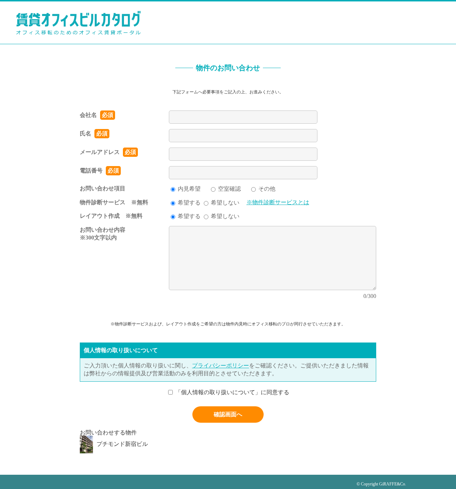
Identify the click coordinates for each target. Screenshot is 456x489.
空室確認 (229, 189)
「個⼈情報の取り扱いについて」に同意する (232, 392)
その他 (266, 189)
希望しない (225, 203)
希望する (189, 203)
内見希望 (189, 189)
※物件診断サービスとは (278, 202)
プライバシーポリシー (220, 365)
